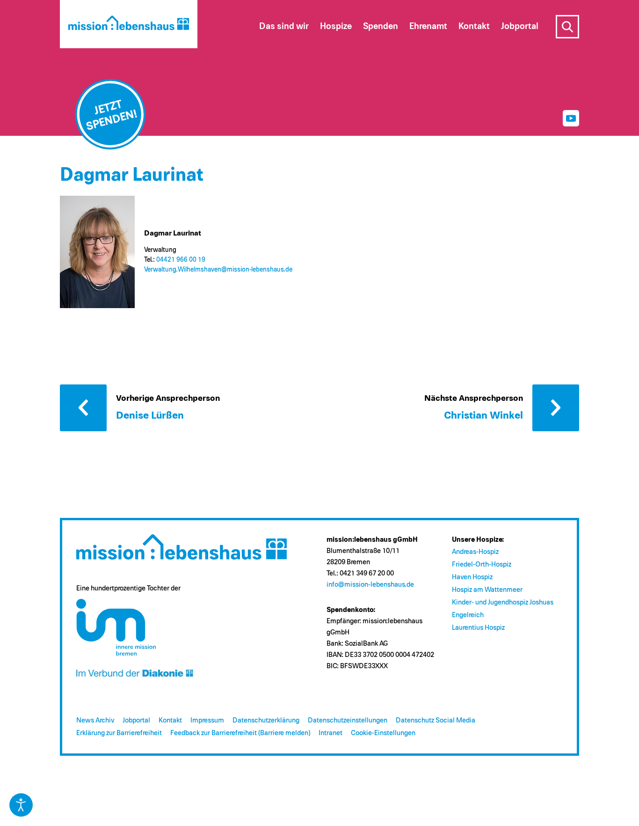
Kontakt (170, 720)
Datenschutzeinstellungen (347, 720)
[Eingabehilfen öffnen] (21, 805)
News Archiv (95, 720)
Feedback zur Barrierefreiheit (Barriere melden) (240, 733)
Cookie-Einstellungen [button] (383, 733)
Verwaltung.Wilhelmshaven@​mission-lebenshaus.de (218, 269)
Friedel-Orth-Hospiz (481, 564)
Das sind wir (284, 26)
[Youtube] (571, 118)
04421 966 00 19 (180, 260)
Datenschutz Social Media (435, 720)
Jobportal (136, 720)
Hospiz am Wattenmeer (487, 589)
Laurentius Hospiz (478, 627)
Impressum (207, 720)
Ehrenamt (428, 26)
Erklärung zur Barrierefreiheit (119, 733)
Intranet (330, 733)
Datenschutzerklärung (265, 720)
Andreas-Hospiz (475, 551)
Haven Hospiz (472, 577)
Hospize (336, 26)
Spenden (380, 26)
